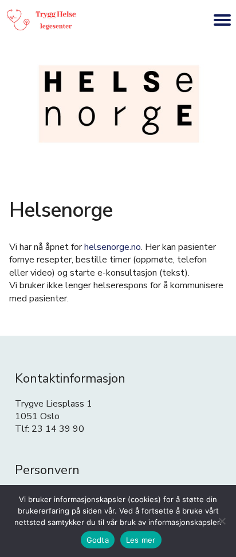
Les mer (141, 539)
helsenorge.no (112, 247)
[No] (221, 521)
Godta (97, 539)
